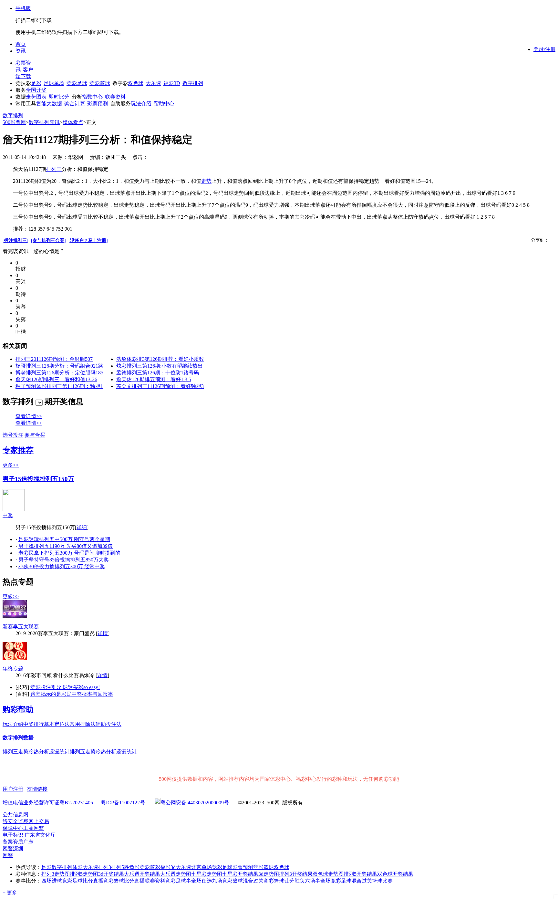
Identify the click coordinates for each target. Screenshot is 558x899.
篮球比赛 (382, 880)
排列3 (104, 867)
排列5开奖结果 (360, 874)
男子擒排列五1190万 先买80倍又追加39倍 (65, 546)
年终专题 (13, 668)
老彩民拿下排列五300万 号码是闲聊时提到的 (69, 553)
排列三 (54, 169)
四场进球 (51, 880)
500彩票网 (14, 122)
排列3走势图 (55, 874)
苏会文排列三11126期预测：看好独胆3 (160, 386)
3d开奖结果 (111, 874)
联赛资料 (115, 96)
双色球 (135, 83)
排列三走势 (15, 751)
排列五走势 (83, 751)
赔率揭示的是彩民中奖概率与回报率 (71, 694)
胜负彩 (132, 867)
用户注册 (13, 789)
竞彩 (145, 867)
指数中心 (92, 96)
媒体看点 (73, 122)
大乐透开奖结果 (142, 874)
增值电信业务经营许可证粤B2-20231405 (48, 802)
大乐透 (153, 83)
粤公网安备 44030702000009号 (194, 802)
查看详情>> (29, 416)
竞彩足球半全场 (183, 880)
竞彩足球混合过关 (351, 880)
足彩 (36, 83)
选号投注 (13, 435)
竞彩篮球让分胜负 (284, 880)
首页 (21, 44)
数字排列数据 (18, 737)
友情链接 (37, 789)
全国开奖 (36, 90)
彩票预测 (97, 103)
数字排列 (192, 83)
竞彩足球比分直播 (82, 880)
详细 (82, 527)
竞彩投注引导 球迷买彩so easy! (65, 687)
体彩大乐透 (85, 867)
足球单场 (54, 83)
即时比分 (59, 96)
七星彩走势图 (206, 874)
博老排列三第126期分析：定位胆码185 (59, 372)
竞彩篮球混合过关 (243, 880)
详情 (103, 633)
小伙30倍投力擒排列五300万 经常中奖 (61, 566)
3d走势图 (268, 874)
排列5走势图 (84, 874)
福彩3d (168, 867)
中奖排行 (33, 724)
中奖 (8, 515)
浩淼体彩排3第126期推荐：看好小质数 (160, 359)
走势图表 (36, 96)
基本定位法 (57, 724)
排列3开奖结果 (296, 874)
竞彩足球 (77, 83)
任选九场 (212, 880)
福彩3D (171, 83)
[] (15, 240)
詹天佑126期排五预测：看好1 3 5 (153, 379)
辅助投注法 (108, 724)
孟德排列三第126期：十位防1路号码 (157, 372)
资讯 (21, 51)
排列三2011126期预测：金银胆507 (54, 359)
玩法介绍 (141, 103)
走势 (206, 181)
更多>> (11, 465)
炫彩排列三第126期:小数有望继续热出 (159, 366)
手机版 (23, 8)
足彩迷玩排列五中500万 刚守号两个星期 (64, 539)
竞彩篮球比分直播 (124, 880)
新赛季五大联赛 (21, 626)
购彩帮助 (18, 709)
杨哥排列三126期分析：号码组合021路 (59, 366)
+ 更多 (10, 892)
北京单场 (201, 867)
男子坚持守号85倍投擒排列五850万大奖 (63, 559)
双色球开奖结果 (395, 874)
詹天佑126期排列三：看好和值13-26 (56, 379)
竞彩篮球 (99, 83)
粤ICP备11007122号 (123, 802)
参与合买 (35, 435)
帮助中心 (164, 103)
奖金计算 (74, 103)
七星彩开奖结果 (240, 874)
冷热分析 (38, 751)
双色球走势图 (328, 874)
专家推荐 (18, 450)
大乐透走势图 (175, 874)
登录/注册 (544, 49)
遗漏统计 (59, 751)
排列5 (117, 867)
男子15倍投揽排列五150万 (38, 479)
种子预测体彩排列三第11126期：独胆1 (59, 386)
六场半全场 (318, 880)
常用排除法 (83, 724)
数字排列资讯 (44, 122)
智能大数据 (49, 103)
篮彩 (155, 867)
